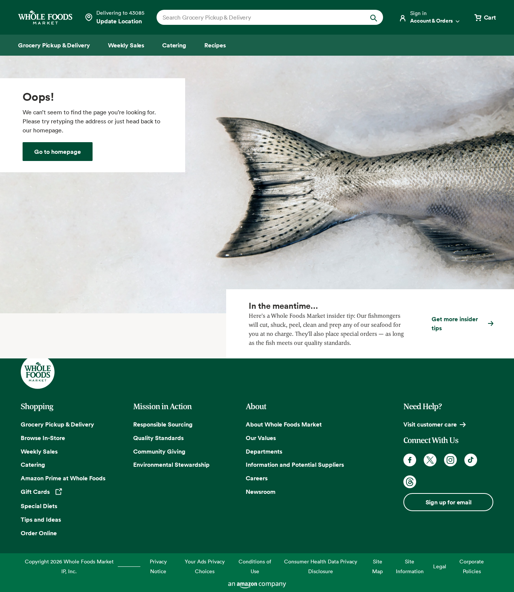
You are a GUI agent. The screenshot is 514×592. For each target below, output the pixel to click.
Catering (33, 464)
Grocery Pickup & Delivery (57, 424)
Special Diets (39, 506)
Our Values (261, 438)
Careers (257, 478)
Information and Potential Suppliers (295, 464)
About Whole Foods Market (284, 424)
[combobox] (259, 17)
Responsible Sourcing (163, 424)
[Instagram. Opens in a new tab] (450, 460)
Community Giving (159, 451)
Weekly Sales (39, 451)
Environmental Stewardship (171, 464)
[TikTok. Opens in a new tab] (470, 460)
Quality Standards (158, 438)
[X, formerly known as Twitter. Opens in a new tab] (430, 460)
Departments (264, 451)
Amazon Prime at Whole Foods (63, 478)
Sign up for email (448, 502)
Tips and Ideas (41, 519)
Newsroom (260, 491)
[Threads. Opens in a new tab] (409, 481)
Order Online (39, 533)
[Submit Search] (373, 17)
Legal (439, 566)
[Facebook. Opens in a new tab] (409, 460)
